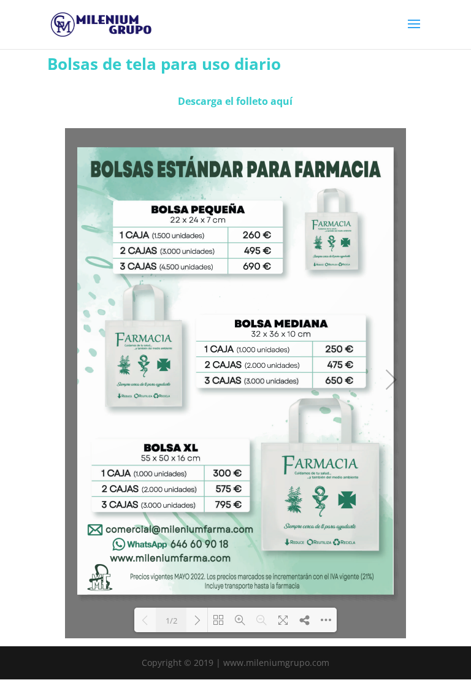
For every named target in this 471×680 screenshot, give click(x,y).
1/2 (171, 620)
